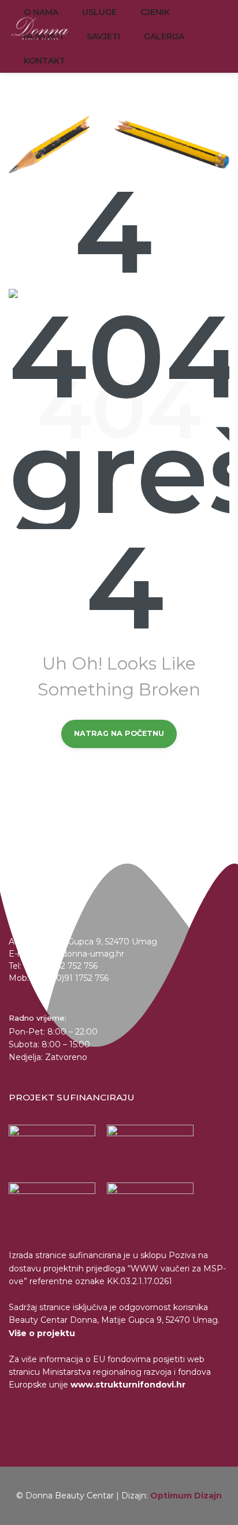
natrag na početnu (119, 733)
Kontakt (44, 60)
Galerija (164, 36)
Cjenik (155, 12)
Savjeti (103, 36)
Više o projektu (42, 1333)
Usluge (99, 12)
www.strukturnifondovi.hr (127, 1384)
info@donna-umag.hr (81, 954)
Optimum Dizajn (186, 1495)
